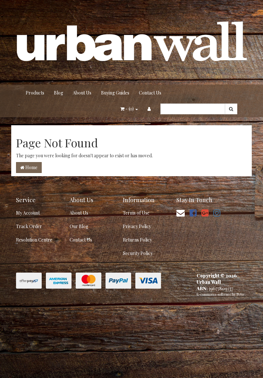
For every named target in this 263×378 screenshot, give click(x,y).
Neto (240, 294)
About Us (82, 93)
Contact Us (150, 93)
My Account (28, 213)
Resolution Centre (34, 240)
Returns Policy (137, 240)
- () (129, 109)
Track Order (29, 226)
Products (35, 93)
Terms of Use (136, 213)
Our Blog (79, 226)
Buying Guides (115, 93)
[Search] (231, 108)
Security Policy (138, 253)
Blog (58, 93)
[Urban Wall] (131, 42)
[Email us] (180, 212)
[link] (193, 212)
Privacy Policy (137, 226)
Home (31, 167)
